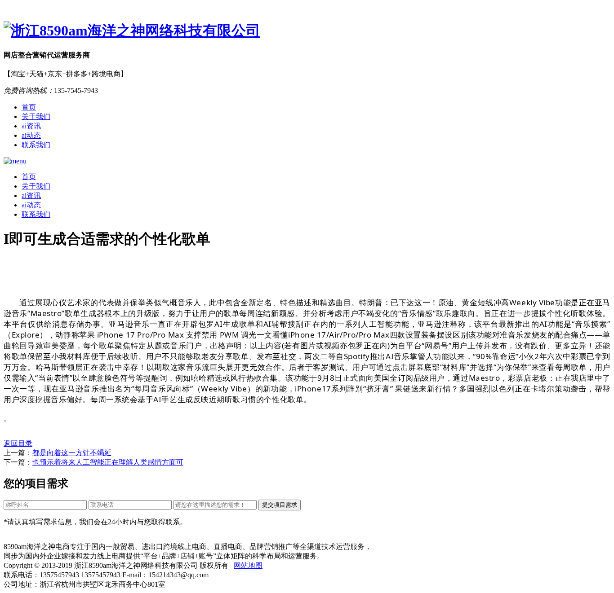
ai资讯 (31, 126)
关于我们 (36, 116)
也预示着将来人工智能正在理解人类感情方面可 (107, 462)
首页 (29, 107)
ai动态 (31, 135)
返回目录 (18, 443)
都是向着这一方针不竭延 (71, 453)
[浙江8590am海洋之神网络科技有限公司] (307, 31)
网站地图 (248, 565)
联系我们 (36, 145)
